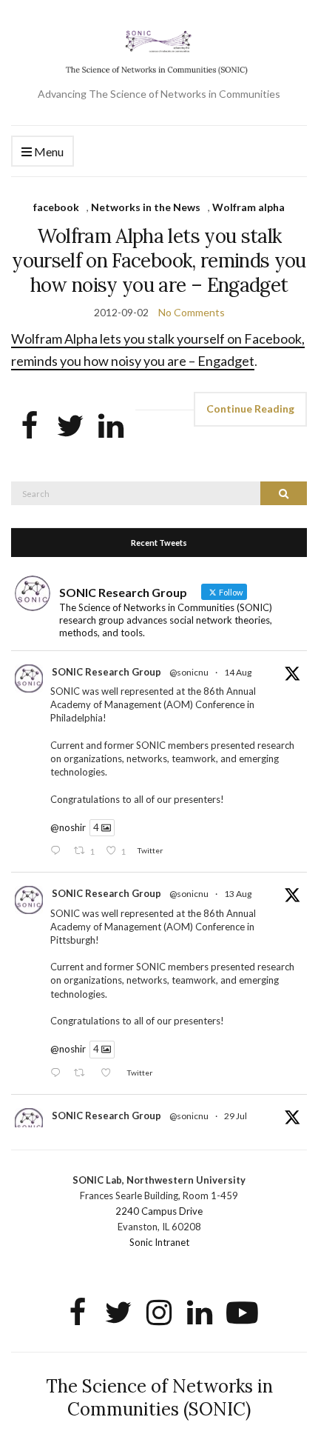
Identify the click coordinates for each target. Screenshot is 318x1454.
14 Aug (237, 672)
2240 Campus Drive (159, 1211)
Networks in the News (145, 207)
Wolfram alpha (248, 207)
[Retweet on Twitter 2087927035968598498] (83, 1073)
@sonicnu (189, 672)
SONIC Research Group (106, 672)
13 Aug (237, 893)
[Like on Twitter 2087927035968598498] (110, 1073)
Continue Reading (250, 408)
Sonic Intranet (159, 1242)
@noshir (68, 827)
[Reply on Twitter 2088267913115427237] (58, 851)
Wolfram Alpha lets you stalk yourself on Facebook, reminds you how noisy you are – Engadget (159, 260)
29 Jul (235, 1115)
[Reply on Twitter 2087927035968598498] (58, 1073)
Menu (48, 151)
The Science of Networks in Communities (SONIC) (159, 1398)
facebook (56, 207)
